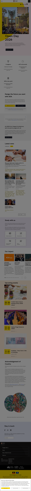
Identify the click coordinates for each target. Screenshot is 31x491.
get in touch (22, 384)
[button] (9, 50)
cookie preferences (14, 109)
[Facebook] (22, 4)
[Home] (15, 1)
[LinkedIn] (20, 4)
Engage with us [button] (5, 447)
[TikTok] (25, 4)
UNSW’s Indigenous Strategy (14, 384)
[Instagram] (23, 4)
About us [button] (4, 455)
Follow (27, 3)
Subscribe (6, 437)
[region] (15, 485)
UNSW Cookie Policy (6, 486)
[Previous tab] (22, 278)
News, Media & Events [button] (6, 452)
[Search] (29, 1)
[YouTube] (27, 4)
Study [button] (3, 450)
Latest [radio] (12, 146)
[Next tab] (25, 278)
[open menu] (2, 1)
